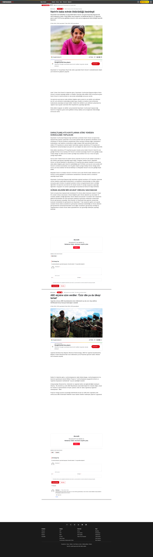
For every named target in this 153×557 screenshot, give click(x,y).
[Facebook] (67, 524)
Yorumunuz (57, 266)
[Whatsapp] (86, 524)
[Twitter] (70, 524)
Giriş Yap (62, 285)
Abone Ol (76, 247)
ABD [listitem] (52, 452)
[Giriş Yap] (151, 2)
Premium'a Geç (145, 1)
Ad (52, 277)
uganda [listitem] (57, 452)
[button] (62, 9)
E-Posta (79, 277)
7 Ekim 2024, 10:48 (64, 490)
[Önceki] (50, 5)
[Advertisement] (76, 82)
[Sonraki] (52, 5)
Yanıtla (56, 496)
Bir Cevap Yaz (55, 261)
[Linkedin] (78, 524)
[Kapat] (101, 61)
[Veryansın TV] (7, 2)
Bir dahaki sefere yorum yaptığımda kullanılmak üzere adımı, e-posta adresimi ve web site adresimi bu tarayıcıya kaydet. (74, 282)
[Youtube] (82, 524)
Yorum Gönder (55, 285)
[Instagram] (74, 524)
